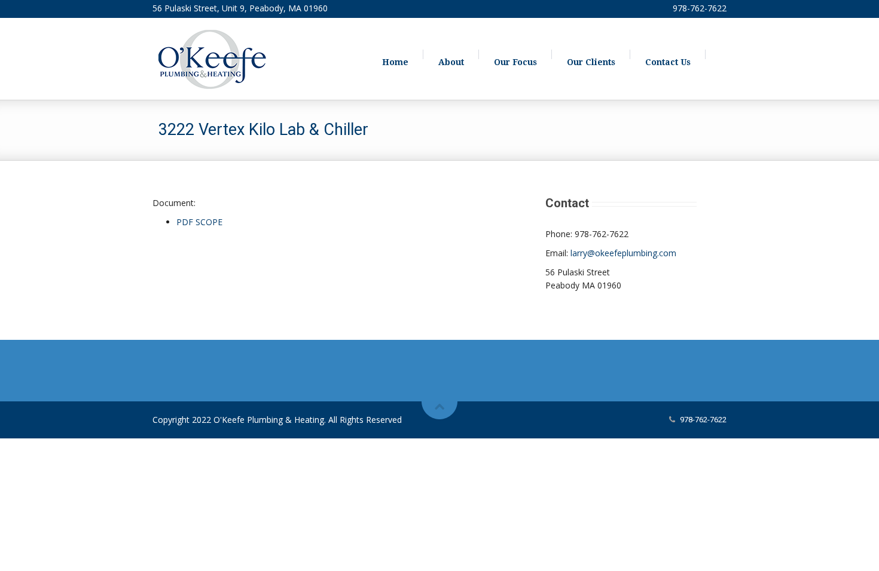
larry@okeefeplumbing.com (623, 253)
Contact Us (668, 62)
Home (395, 62)
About (451, 62)
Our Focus (515, 62)
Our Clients (591, 62)
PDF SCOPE (199, 222)
